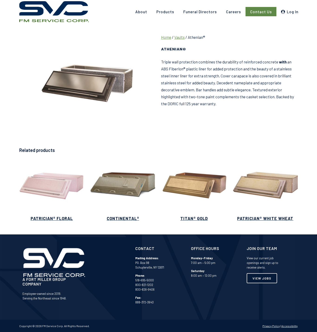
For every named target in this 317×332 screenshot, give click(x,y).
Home (166, 37)
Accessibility (289, 326)
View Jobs (261, 278)
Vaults (179, 37)
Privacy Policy (271, 326)
